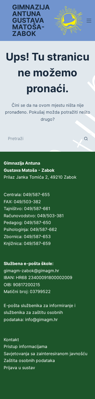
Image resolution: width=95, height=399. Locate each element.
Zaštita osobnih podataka (29, 360)
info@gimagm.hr (41, 319)
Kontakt (11, 339)
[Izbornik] (89, 20)
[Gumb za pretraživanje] (86, 138)
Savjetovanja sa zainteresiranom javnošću (45, 353)
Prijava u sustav (19, 367)
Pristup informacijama (25, 346)
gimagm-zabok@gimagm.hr (31, 270)
